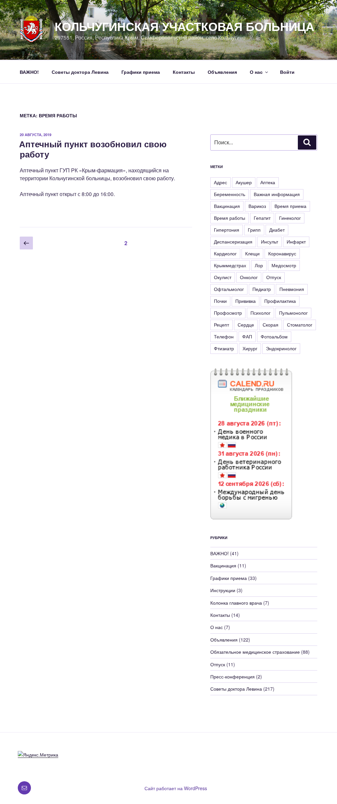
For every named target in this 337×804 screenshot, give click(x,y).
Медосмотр (284, 265)
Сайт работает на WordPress (175, 788)
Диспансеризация (233, 241)
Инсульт (269, 241)
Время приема (290, 206)
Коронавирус (282, 253)
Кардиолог (225, 253)
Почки (220, 301)
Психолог (260, 312)
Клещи (252, 253)
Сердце (246, 324)
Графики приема (140, 72)
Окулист (222, 277)
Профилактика (280, 301)
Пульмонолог (293, 312)
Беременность (229, 194)
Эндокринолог (281, 348)
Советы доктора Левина (80, 72)
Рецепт (221, 324)
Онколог (249, 277)
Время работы (229, 218)
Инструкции (222, 590)
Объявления (222, 72)
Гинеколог (290, 218)
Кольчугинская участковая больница (184, 26)
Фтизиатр (224, 348)
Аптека (267, 182)
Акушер (244, 182)
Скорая (270, 324)
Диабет (277, 229)
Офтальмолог (229, 289)
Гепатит (262, 218)
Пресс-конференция (232, 676)
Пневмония (291, 289)
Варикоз (257, 206)
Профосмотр (228, 312)
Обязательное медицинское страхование (255, 651)
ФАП (247, 336)
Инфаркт (296, 241)
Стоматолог (299, 324)
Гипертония (226, 229)
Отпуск (273, 277)
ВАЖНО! (29, 72)
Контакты (184, 72)
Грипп (254, 229)
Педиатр (261, 289)
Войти (287, 72)
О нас (256, 72)
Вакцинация (227, 206)
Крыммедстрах (230, 265)
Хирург (250, 348)
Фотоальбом (274, 336)
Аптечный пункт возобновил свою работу (93, 149)
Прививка (245, 301)
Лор (259, 265)
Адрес (220, 182)
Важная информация (277, 194)
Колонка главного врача (236, 602)
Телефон (224, 336)
